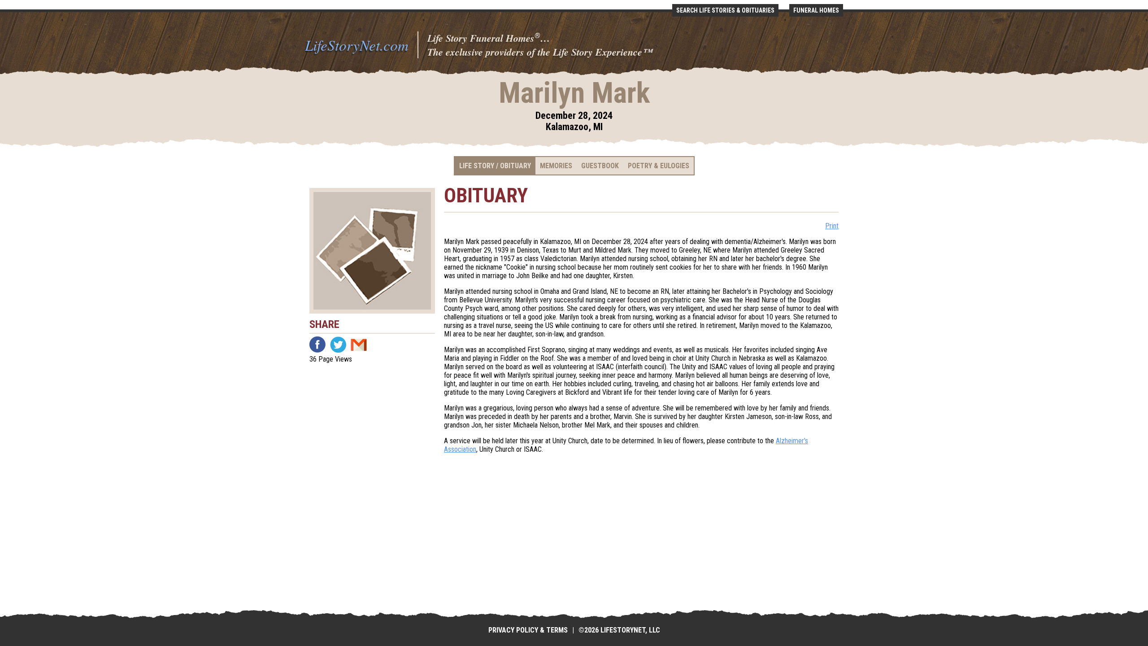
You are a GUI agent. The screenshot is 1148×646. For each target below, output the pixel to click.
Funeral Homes (816, 10)
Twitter (338, 344)
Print (832, 226)
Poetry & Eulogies (658, 166)
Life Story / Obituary (495, 166)
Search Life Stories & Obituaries (725, 10)
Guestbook (600, 166)
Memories (556, 166)
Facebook (317, 344)
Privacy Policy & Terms (528, 630)
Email (359, 344)
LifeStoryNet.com (357, 45)
